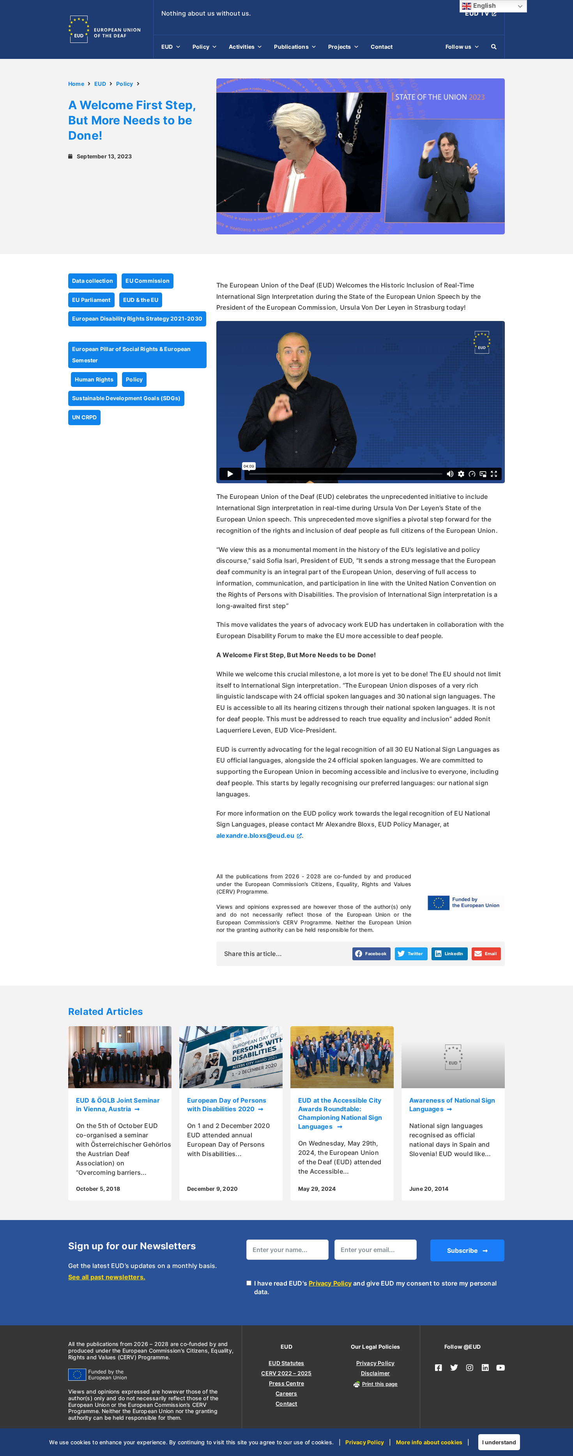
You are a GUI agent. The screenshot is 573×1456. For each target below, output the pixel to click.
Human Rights (94, 379)
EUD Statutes (286, 1363)
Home (76, 83)
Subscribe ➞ (467, 1250)
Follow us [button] (459, 46)
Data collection (92, 280)
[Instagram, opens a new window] (470, 1368)
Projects (339, 46)
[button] (371, 954)
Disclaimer (375, 1373)
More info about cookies (429, 1442)
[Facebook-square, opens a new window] (438, 1368)
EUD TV (477, 13)
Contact (382, 46)
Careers (286, 1393)
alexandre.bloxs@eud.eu (255, 835)
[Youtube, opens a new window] (501, 1368)
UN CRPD (84, 417)
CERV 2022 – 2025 (286, 1373)
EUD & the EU (140, 299)
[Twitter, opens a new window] (454, 1368)
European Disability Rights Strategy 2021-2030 (137, 318)
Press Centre (286, 1383)
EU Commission (148, 280)
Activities (242, 46)
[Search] (493, 47)
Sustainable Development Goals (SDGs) (126, 398)
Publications (291, 46)
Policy (201, 46)
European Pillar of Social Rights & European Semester (131, 355)
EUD (167, 46)
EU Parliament (91, 299)
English (483, 5)
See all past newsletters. (106, 1277)
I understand (499, 1442)
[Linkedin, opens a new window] (485, 1368)
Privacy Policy (330, 1283)
